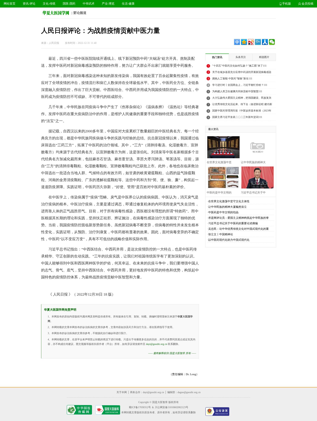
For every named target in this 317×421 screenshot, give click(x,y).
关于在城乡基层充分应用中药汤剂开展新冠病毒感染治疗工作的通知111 (241, 73)
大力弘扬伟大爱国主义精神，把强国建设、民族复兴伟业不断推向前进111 (241, 98)
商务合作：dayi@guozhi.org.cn (147, 392)
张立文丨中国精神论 (220, 234)
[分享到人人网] (265, 42)
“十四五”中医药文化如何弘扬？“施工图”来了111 (239, 65)
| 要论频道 (78, 13)
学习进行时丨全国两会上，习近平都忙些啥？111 (239, 85)
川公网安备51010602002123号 (171, 407)
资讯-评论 (29, 3)
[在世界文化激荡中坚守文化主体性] (222, 146)
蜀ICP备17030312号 (140, 407)
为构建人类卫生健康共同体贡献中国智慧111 (237, 91)
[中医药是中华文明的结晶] (222, 177)
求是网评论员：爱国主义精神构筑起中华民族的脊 (238, 217)
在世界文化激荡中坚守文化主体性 (228, 201)
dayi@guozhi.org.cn (156, 344)
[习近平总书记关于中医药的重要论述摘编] (257, 177)
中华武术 (88, 3)
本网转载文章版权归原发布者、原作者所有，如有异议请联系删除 (158, 412)
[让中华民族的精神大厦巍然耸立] (257, 146)
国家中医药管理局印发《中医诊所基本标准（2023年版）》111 (241, 111)
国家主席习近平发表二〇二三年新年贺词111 (237, 117)
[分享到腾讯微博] (258, 42)
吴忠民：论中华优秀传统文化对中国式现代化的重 (238, 228)
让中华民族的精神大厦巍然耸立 (227, 206)
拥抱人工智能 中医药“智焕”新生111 (232, 78)
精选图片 (264, 57)
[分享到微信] (272, 42)
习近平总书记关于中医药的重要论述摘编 (233, 223)
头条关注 (241, 57)
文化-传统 (49, 3)
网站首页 (9, 3)
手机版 (286, 3)
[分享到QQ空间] (244, 42)
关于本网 (121, 392)
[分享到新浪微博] (251, 42)
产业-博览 (108, 3)
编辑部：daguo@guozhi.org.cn (184, 392)
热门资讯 (217, 57)
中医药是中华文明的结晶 (223, 212)
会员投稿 (307, 3)
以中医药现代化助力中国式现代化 (228, 239)
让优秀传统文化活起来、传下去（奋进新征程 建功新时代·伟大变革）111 (242, 105)
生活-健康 (128, 3)
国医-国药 (69, 3)
